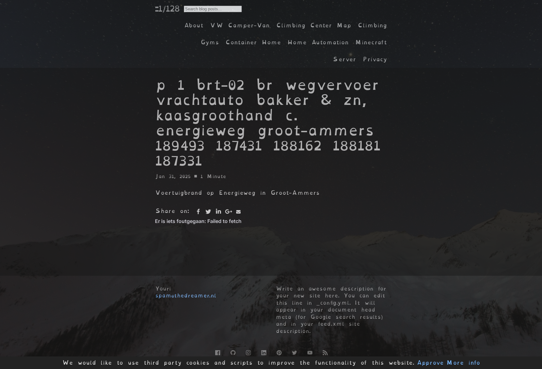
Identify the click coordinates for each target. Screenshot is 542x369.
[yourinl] (232, 351)
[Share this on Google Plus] (228, 211)
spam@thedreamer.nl (185, 295)
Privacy (375, 59)
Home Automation (318, 42)
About (194, 25)
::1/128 (167, 8)
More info (463, 362)
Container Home (253, 42)
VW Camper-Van (240, 25)
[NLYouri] (309, 351)
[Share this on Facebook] (198, 211)
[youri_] (294, 351)
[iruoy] (217, 351)
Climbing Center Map (313, 25)
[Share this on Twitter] (208, 211)
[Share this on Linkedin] (218, 211)
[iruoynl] (248, 351)
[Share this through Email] (238, 211)
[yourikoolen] (263, 351)
